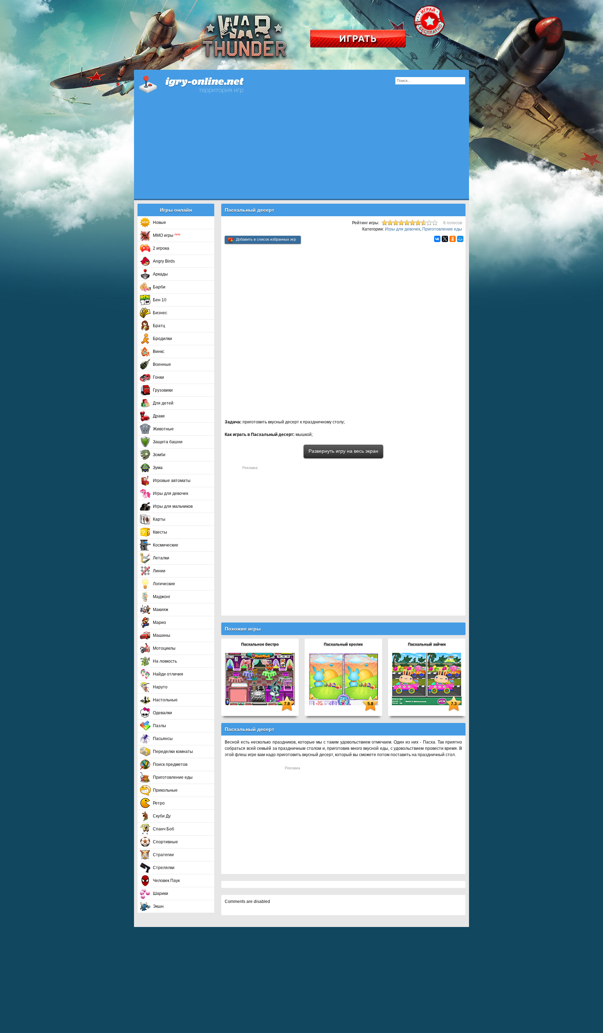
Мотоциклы (164, 648)
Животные (163, 429)
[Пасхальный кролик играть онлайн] (343, 678)
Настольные (165, 700)
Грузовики (163, 390)
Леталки (161, 558)
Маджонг (161, 596)
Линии (159, 570)
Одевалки (162, 712)
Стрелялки (163, 867)
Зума (158, 467)
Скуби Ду (162, 816)
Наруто (160, 687)
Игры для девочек (170, 493)
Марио (159, 622)
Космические (165, 545)
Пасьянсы (163, 738)
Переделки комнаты (173, 751)
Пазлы (159, 725)
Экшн (158, 906)
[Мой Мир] (460, 239)
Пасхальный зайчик (427, 644)
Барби (159, 287)
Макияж (160, 609)
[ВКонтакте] (437, 239)
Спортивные (165, 841)
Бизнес (160, 312)
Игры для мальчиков (173, 506)
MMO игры (166, 235)
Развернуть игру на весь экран (343, 451)
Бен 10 (159, 299)
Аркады (160, 274)
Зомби (159, 454)
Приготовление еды (173, 777)
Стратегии (163, 854)
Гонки (158, 377)
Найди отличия (168, 674)
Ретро (159, 803)
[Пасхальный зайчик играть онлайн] (427, 678)
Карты (159, 519)
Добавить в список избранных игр (266, 239)
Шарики (160, 893)
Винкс (158, 351)
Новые (159, 222)
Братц (159, 325)
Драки (159, 416)
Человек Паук (166, 880)
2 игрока (161, 248)
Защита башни (168, 441)
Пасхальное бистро (260, 644)
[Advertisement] (301, 150)
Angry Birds (164, 261)
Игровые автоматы (172, 480)
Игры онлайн (200, 84)
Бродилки (162, 338)
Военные (162, 364)
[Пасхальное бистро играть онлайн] (260, 678)
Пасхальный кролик (343, 644)
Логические (164, 583)
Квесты (160, 532)
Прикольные (165, 790)
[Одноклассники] (452, 239)
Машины (161, 635)
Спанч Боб (163, 829)
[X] (445, 239)
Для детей (163, 403)
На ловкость (165, 661)
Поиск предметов (170, 764)
